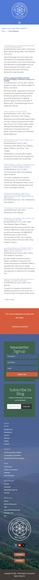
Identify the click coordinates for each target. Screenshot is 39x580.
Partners (7, 438)
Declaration (8, 432)
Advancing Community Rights (14, 458)
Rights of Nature (10, 148)
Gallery (6, 441)
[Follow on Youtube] (19, 545)
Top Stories (8, 54)
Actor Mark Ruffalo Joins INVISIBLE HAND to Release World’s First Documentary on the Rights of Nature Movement (18, 249)
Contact (6, 444)
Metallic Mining (14, 52)
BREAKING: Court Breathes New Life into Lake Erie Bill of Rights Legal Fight (19, 219)
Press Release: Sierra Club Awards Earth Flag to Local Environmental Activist (19, 46)
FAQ (5, 507)
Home (6, 423)
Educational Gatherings (12, 510)
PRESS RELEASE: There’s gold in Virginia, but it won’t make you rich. (18, 140)
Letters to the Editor (11, 470)
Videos (6, 501)
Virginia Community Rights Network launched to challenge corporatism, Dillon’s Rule (19, 280)
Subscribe (26, 406)
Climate (30, 83)
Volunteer (7, 487)
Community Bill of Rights (12, 452)
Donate (6, 484)
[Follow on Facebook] (15, 545)
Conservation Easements (12, 455)
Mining (19, 146)
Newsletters (30, 200)
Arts (5, 516)
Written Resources (10, 504)
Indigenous (8, 85)
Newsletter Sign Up (10, 490)
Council (6, 435)
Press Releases (29, 52)
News (22, 52)
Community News (10, 146)
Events (30, 253)
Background (8, 429)
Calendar (7, 473)
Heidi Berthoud (11, 49)
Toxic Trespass (24, 116)
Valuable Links (9, 513)
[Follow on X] (23, 545)
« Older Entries (9, 300)
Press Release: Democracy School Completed (18, 208)
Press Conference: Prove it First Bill (15, 112)
